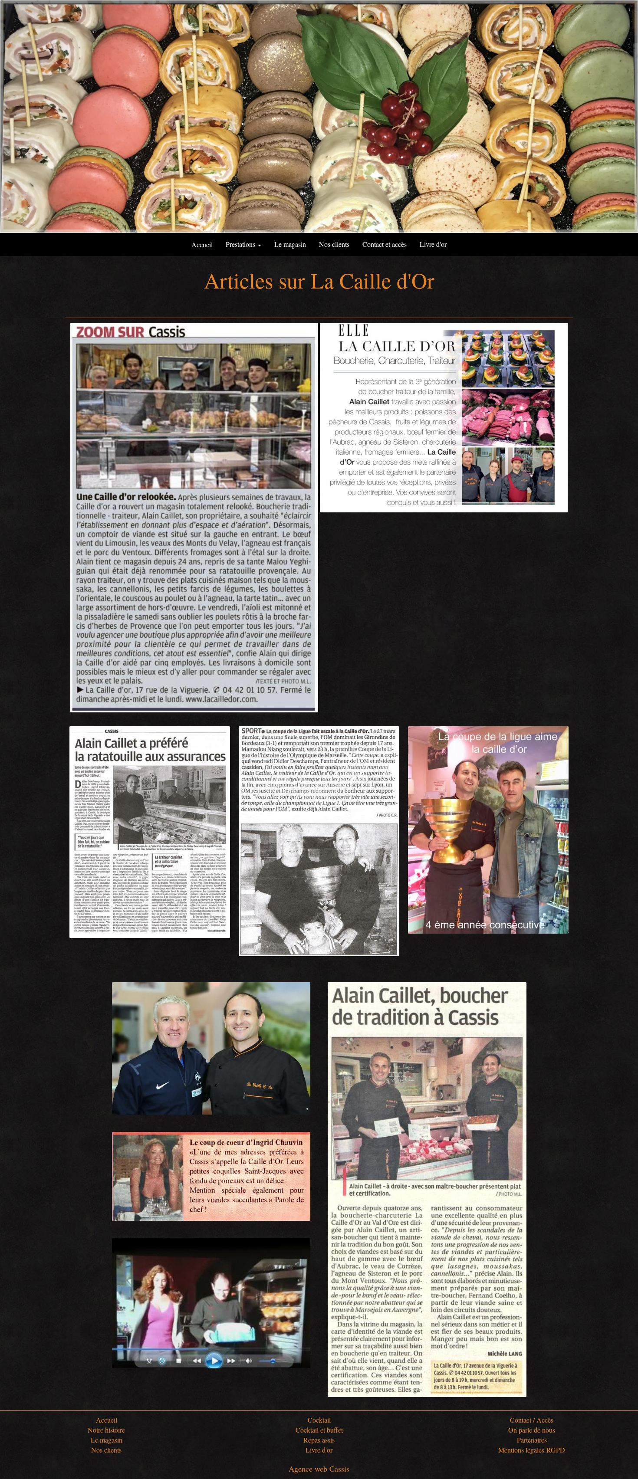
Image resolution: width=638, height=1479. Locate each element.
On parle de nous (531, 1429)
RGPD (555, 1449)
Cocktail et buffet (319, 1429)
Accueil (106, 1419)
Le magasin (290, 244)
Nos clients (334, 244)
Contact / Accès (531, 1419)
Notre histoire (106, 1429)
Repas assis (319, 1439)
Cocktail (319, 1419)
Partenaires (532, 1439)
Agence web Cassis (319, 1468)
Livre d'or (433, 244)
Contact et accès (384, 244)
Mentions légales (521, 1449)
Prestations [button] (241, 244)
